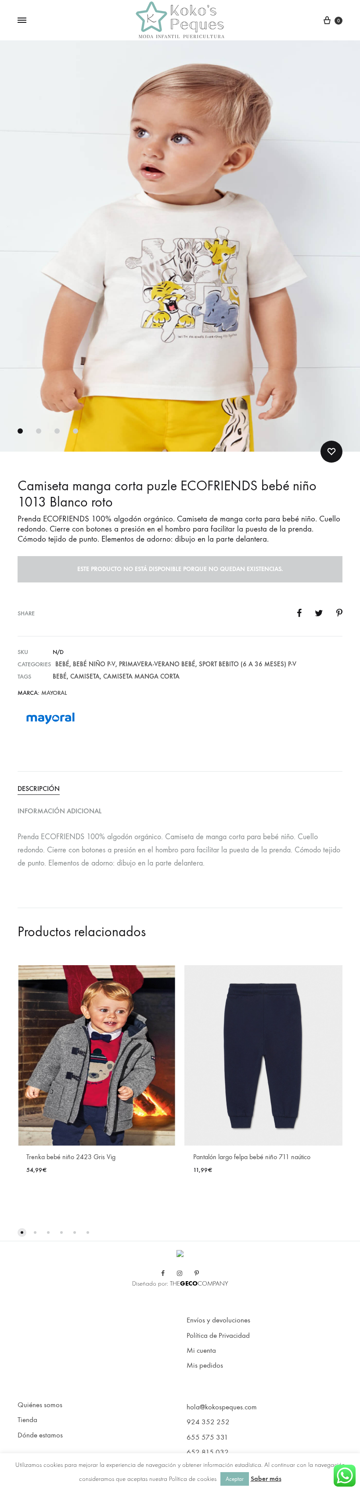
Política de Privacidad (218, 1335)
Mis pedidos (205, 1365)
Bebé (62, 664)
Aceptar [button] (235, 1479)
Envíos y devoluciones (218, 1320)
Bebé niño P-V (94, 664)
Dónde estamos (40, 1435)
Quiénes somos (40, 1405)
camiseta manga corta (141, 676)
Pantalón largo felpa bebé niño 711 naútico (251, 1157)
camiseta (85, 676)
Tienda (27, 1420)
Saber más (266, 1479)
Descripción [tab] (39, 788)
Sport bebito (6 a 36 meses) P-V (247, 664)
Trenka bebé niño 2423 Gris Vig (70, 1157)
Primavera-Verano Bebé (157, 664)
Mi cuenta (201, 1350)
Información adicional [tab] (59, 811)
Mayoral (54, 693)
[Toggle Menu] (22, 20)
